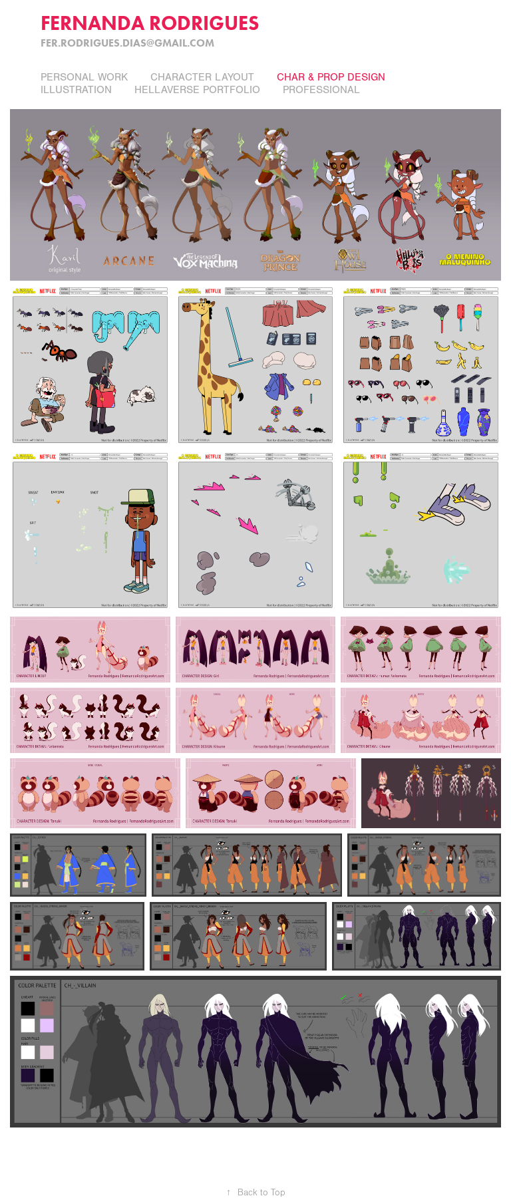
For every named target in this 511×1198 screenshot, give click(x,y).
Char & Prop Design (331, 77)
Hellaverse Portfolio (197, 90)
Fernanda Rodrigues (150, 23)
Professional (321, 90)
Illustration (76, 90)
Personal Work (84, 77)
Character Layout (202, 77)
